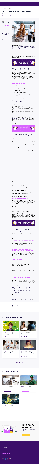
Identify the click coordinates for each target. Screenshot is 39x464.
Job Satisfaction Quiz (5, 38)
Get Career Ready (6, 15)
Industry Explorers (25, 390)
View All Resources (19, 362)
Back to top (33, 305)
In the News (7, 409)
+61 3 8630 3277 (5, 447)
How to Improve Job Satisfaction (5, 34)
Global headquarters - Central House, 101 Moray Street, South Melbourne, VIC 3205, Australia (8, 449)
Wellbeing (4, 39)
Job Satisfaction (5, 35)
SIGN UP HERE (25, 434)
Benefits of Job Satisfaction (5, 31)
